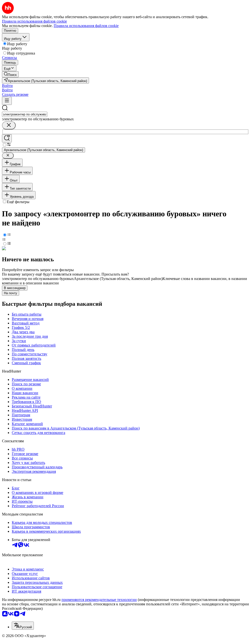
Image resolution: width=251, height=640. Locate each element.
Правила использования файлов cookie (86, 26)
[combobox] (24, 114)
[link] (10, 74)
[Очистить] (9, 125)
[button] (7, 85)
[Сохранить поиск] (7, 138)
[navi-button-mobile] (7, 101)
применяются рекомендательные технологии (99, 600)
